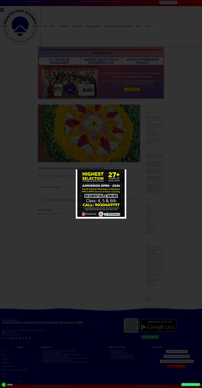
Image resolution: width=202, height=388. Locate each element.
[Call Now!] (4, 384)
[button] (190, 384)
